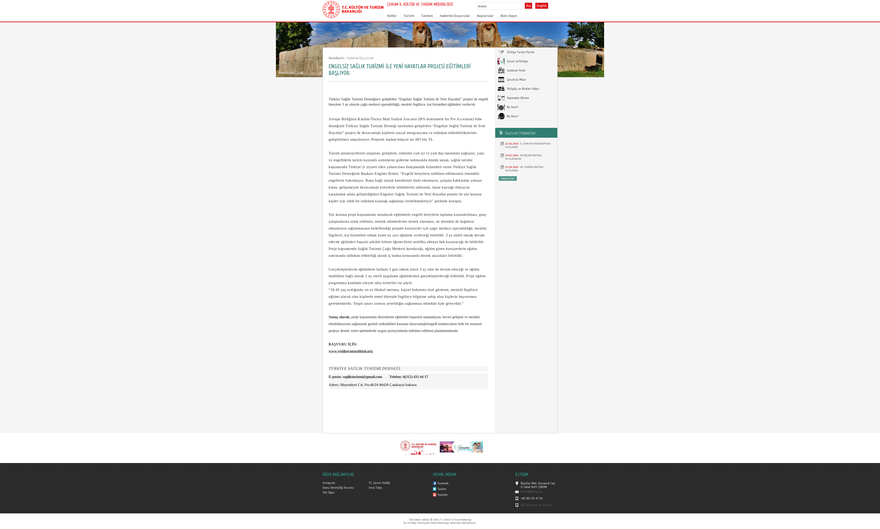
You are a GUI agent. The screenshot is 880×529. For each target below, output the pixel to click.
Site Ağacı (329, 492)
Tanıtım (427, 15)
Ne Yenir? (512, 107)
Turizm (409, 15)
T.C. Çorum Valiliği (379, 483)
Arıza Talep (375, 488)
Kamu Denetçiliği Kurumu (338, 488)
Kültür (392, 15)
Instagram (329, 483)
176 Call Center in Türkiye (536, 505)
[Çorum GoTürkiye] (461, 447)
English (542, 6)
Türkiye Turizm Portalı (520, 52)
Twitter (441, 489)
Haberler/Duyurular (455, 15)
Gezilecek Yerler (516, 70)
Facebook (442, 483)
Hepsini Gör (507, 178)
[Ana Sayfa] (353, 8)
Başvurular (485, 15)
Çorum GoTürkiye (517, 61)
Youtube (442, 495)
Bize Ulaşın (508, 15)
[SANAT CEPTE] (418, 447)
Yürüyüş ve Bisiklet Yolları (522, 89)
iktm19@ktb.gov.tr (532, 492)
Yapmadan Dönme (517, 98)
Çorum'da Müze (516, 80)
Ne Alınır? (512, 116)
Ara (528, 6)
